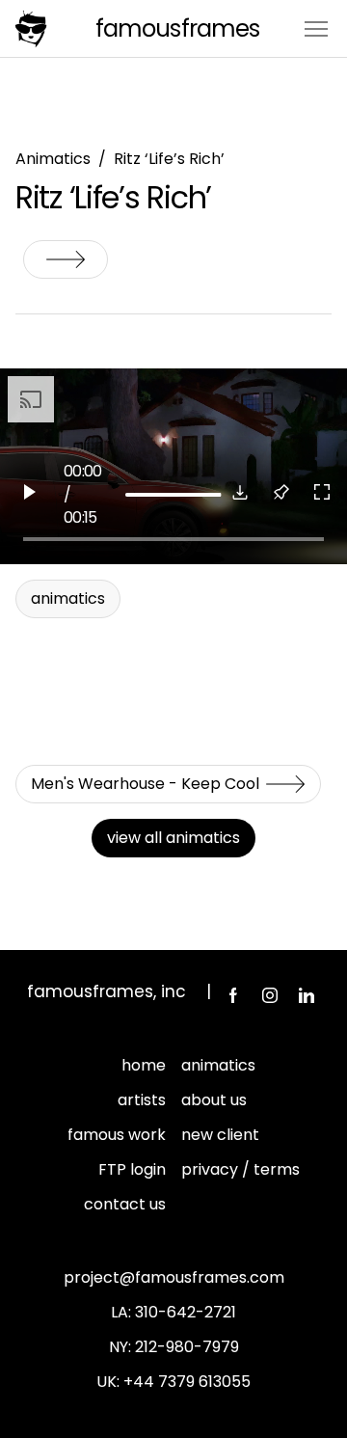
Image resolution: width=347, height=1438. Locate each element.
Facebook (233, 995)
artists (142, 1100)
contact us (125, 1204)
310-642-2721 (185, 1312)
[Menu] (316, 27)
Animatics (53, 159)
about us (214, 1100)
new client (220, 1135)
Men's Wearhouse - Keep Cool (65, 259)
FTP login (132, 1169)
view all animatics (173, 838)
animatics (218, 1065)
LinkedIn (306, 995)
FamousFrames (176, 28)
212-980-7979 (187, 1347)
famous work (116, 1135)
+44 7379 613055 (187, 1381)
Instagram (269, 995)
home (143, 1065)
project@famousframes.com (174, 1277)
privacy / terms (240, 1169)
